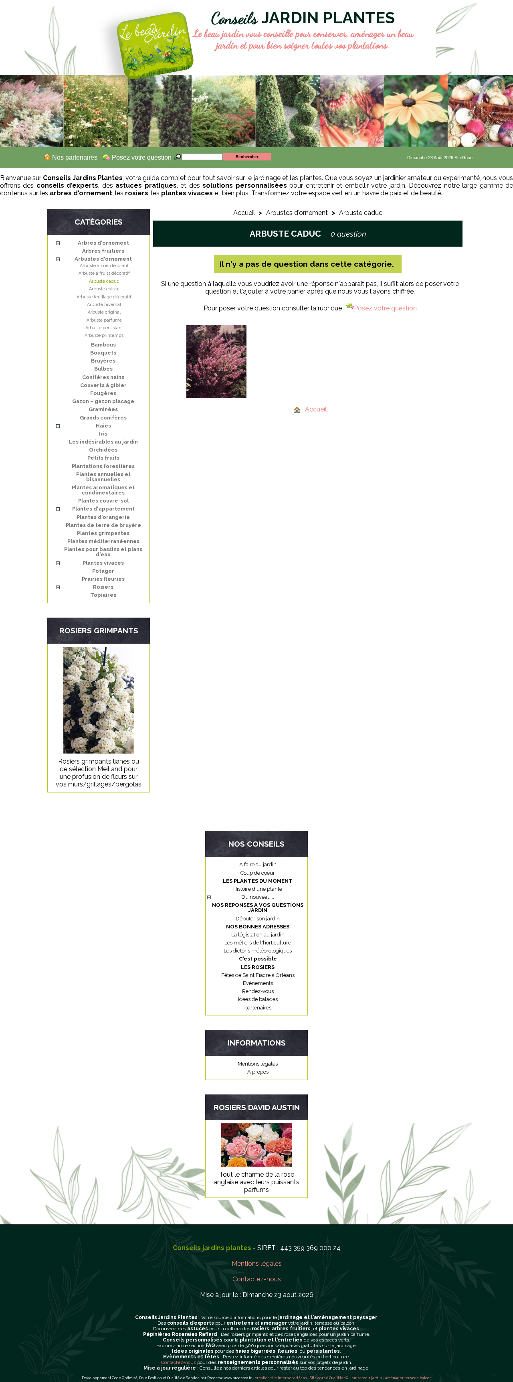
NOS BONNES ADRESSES (257, 927)
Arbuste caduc (104, 281)
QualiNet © (338, 1378)
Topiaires (103, 595)
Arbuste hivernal (104, 304)
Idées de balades (258, 999)
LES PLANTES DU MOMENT (258, 881)
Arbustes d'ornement (103, 259)
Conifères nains (103, 377)
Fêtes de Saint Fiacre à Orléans (258, 975)
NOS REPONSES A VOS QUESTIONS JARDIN (257, 907)
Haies (103, 426)
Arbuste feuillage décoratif (104, 297)
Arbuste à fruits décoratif (104, 273)
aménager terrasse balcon (408, 1378)
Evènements (258, 983)
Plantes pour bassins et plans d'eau (103, 551)
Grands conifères (103, 418)
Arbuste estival (104, 289)
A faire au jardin (258, 864)
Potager (103, 571)
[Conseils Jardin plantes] (135, 37)
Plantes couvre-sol (103, 501)
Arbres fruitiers (103, 251)
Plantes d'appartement (103, 509)
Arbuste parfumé (104, 320)
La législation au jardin (258, 935)
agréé (322, 1378)
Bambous (103, 345)
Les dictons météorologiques (258, 951)
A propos (258, 1072)
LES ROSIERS (258, 967)
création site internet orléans (281, 1378)
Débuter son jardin (258, 919)
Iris (103, 434)
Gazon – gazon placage (103, 401)
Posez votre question (385, 308)
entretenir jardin (367, 1378)
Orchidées (103, 450)
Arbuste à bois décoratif (104, 265)
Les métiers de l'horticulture (257, 943)
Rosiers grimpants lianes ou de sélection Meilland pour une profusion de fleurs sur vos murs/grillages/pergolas (98, 773)
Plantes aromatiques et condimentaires (103, 490)
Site (313, 1378)
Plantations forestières (103, 466)
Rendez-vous (258, 991)
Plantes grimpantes (103, 533)
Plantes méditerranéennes (103, 541)
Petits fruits (103, 458)
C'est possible (258, 959)
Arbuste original (104, 312)
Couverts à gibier (103, 385)
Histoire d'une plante (257, 889)
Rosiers (103, 587)
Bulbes (103, 369)
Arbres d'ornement (103, 243)
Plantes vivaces (103, 563)
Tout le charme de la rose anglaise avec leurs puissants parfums (256, 1182)
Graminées (103, 409)
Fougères (103, 393)
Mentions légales (258, 1064)
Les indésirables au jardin (103, 442)
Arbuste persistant (104, 327)
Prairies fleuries (103, 579)
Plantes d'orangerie (103, 517)
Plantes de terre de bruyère (103, 525)
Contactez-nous (256, 1279)
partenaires (257, 1008)
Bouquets (103, 353)
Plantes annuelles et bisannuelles (103, 476)
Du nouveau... (257, 897)
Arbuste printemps (104, 335)
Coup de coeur (257, 873)
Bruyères (103, 361)
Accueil (244, 213)
